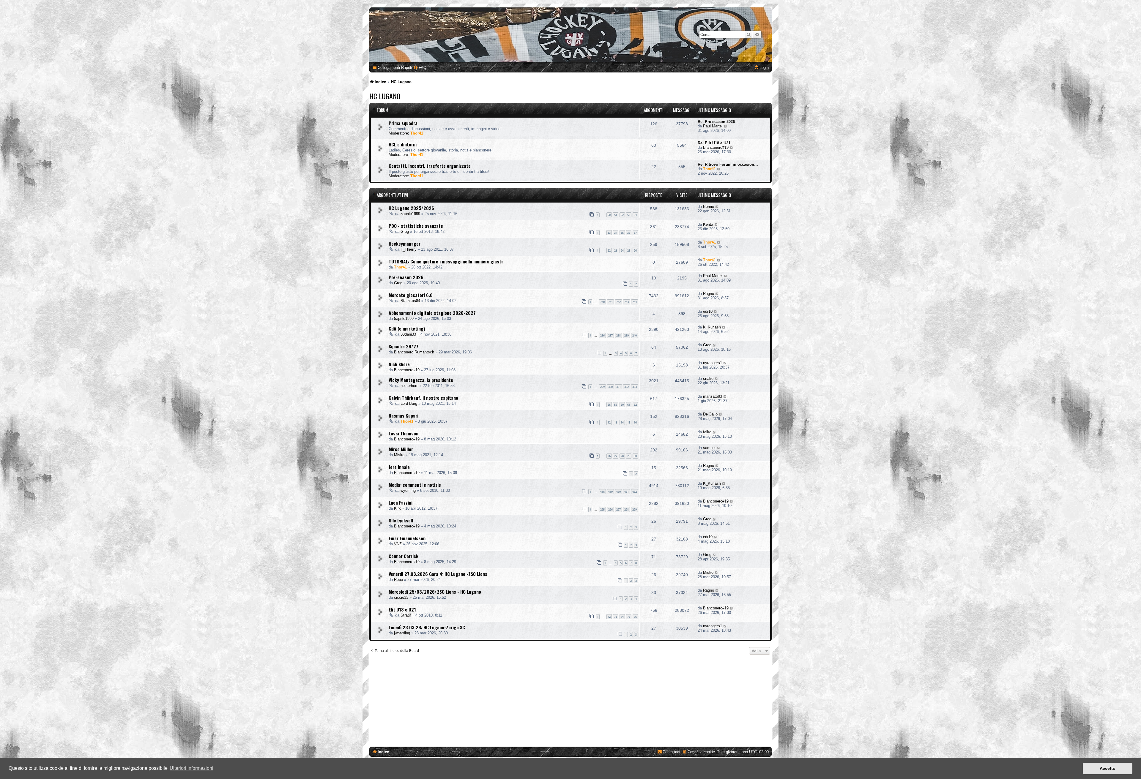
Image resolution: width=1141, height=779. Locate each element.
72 (609, 617)
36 (628, 233)
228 (626, 509)
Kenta (708, 224)
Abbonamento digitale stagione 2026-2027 (432, 312)
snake (708, 378)
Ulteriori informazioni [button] (191, 768)
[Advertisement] (570, 702)
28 (622, 456)
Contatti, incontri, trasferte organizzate (430, 165)
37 (635, 233)
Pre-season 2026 (406, 277)
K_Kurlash (712, 327)
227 (618, 509)
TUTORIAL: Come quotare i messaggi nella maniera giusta (446, 261)
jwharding (402, 633)
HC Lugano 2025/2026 (411, 207)
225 (602, 509)
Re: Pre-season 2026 (716, 121)
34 (615, 233)
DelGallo (710, 414)
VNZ (398, 544)
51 (615, 215)
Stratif (406, 615)
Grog (405, 231)
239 (626, 335)
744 (634, 302)
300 (610, 387)
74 (622, 617)
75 (628, 617)
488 (602, 492)
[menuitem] (419, 67)
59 (615, 405)
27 (615, 456)
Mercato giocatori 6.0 (411, 294)
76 (635, 617)
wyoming (408, 490)
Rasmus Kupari (403, 415)
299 (602, 387)
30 (635, 456)
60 (622, 405)
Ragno (708, 293)
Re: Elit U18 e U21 (714, 143)
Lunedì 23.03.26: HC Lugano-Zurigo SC (427, 627)
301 (618, 387)
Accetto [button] (1107, 768)
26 (635, 250)
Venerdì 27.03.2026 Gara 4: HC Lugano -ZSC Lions (438, 573)
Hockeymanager (404, 243)
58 (609, 405)
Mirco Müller (401, 449)
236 (602, 335)
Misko (399, 455)
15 (628, 422)
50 (609, 215)
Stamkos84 (410, 300)
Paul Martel (713, 126)
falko (707, 432)
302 (626, 387)
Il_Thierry (409, 249)
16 (635, 422)
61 (628, 405)
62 (635, 405)
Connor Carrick (403, 556)
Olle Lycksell (401, 520)
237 (610, 335)
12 (609, 422)
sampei (709, 447)
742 (618, 302)
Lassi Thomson (403, 433)
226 (610, 509)
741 (610, 302)
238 (618, 335)
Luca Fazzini (400, 502)
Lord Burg (409, 403)
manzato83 (712, 396)
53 (628, 215)
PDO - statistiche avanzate (416, 225)
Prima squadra (403, 123)
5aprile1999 (410, 213)
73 (615, 617)
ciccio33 (401, 597)
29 (628, 456)
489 (610, 492)
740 (602, 302)
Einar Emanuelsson (407, 538)
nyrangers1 (712, 363)
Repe (398, 579)
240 (634, 335)
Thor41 (416, 133)
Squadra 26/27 (403, 346)
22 (609, 250)
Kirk (397, 508)
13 (615, 422)
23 (615, 250)
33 (609, 233)
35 (622, 233)
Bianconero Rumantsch (414, 352)
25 (628, 250)
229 (634, 509)
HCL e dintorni (403, 144)
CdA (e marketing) (407, 328)
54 (635, 215)
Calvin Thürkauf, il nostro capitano (423, 397)
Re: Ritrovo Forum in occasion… (728, 164)
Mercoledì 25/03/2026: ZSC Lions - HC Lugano (435, 591)
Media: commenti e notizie (415, 484)
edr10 (708, 311)
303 (634, 387)
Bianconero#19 (716, 147)
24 (622, 250)
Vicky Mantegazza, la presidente (421, 379)
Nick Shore (399, 364)
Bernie (708, 206)
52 (622, 215)
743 (626, 302)
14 (622, 422)
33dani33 (408, 334)
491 (626, 492)
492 (634, 492)
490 (618, 492)
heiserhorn (409, 385)
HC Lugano (385, 96)
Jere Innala (399, 466)
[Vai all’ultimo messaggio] (717, 206)
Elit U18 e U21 (402, 609)
